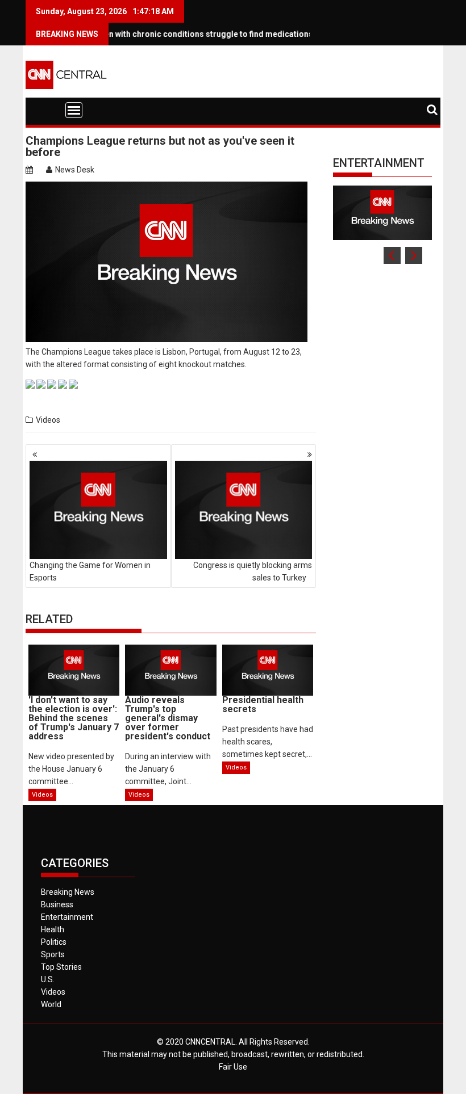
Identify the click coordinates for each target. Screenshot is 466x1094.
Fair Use (233, 1066)
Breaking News (67, 892)
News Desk (74, 169)
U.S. (48, 979)
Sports (53, 954)
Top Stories (61, 966)
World (51, 1004)
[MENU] (73, 110)
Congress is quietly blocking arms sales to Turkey (252, 571)
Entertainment (379, 163)
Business (57, 904)
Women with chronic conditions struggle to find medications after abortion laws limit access (242, 34)
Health (52, 929)
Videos (48, 419)
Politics (53, 941)
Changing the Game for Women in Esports (90, 571)
